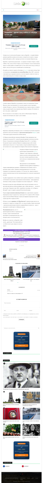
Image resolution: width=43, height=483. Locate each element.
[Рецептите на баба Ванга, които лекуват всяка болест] (31, 430)
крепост (35, 151)
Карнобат (26, 70)
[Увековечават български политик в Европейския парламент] (21, 375)
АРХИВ (21, 479)
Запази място (34, 46)
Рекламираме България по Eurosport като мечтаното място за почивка (30, 405)
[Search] (39, 10)
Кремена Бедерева (8, 36)
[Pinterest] (22, 474)
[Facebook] (20, 474)
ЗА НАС (36, 478)
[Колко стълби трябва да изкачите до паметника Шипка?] (12, 272)
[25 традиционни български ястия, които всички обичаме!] (11, 414)
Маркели (35, 132)
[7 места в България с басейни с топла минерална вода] (31, 272)
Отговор (38, 290)
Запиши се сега (21, 345)
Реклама (28, 478)
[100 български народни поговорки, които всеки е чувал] (11, 430)
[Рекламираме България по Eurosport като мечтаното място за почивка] (31, 397)
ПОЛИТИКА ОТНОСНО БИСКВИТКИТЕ (11, 478)
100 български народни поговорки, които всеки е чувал (11, 438)
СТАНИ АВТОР (22, 478)
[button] (4, 274)
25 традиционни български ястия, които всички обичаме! (11, 421)
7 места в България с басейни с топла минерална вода (31, 421)
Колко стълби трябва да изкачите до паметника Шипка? (11, 405)
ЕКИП (33, 478)
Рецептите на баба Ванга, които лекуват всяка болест (30, 438)
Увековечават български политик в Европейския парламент (16, 389)
